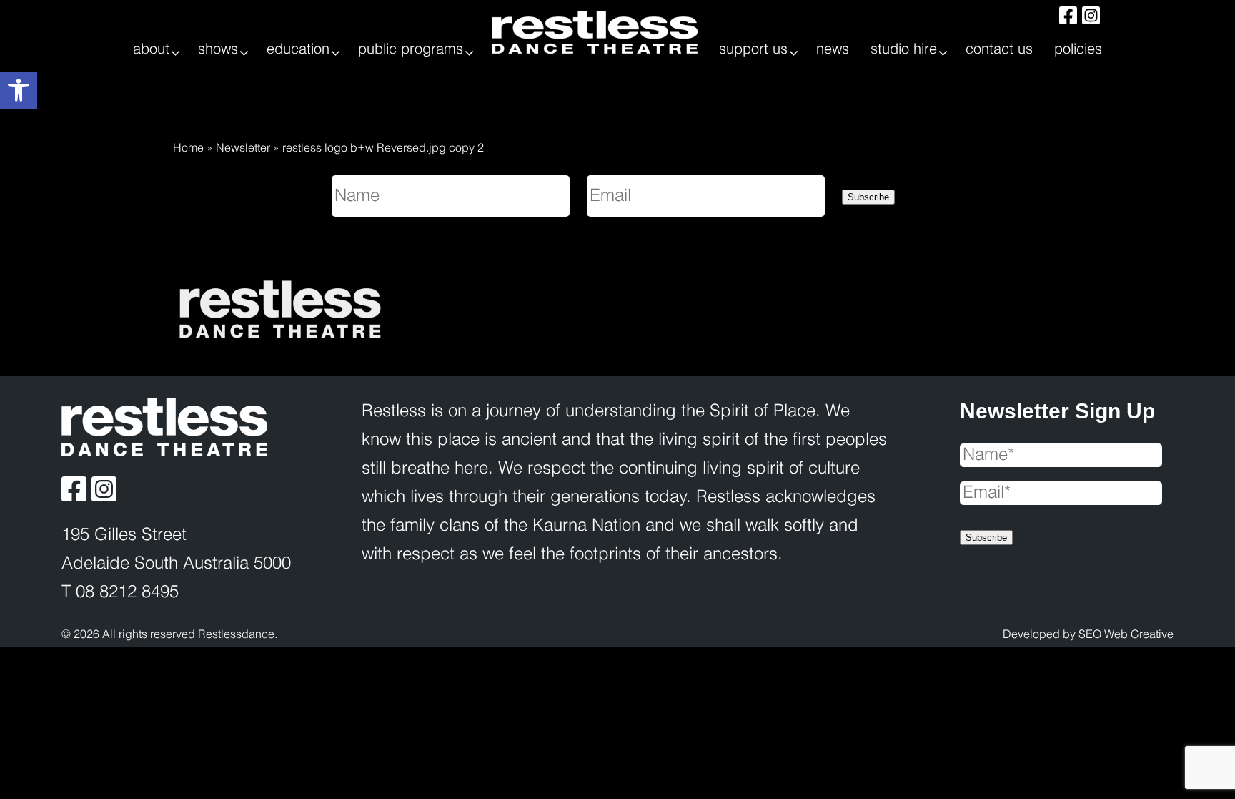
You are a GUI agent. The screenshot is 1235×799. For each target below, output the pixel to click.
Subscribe (868, 197)
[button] (18, 90)
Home (188, 148)
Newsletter (243, 148)
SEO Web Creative (1126, 634)
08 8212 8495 (127, 592)
